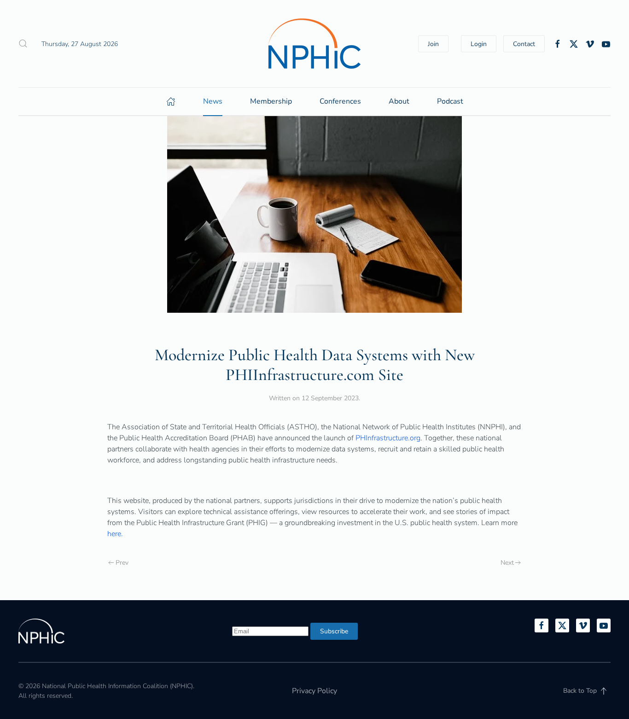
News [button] (212, 101)
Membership (271, 101)
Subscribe (334, 631)
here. (115, 534)
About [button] (399, 101)
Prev (122, 562)
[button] (23, 43)
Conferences (340, 101)
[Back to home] (314, 43)
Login (479, 43)
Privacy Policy (314, 691)
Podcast (450, 101)
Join (433, 43)
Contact (524, 43)
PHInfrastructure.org (387, 438)
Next (507, 562)
